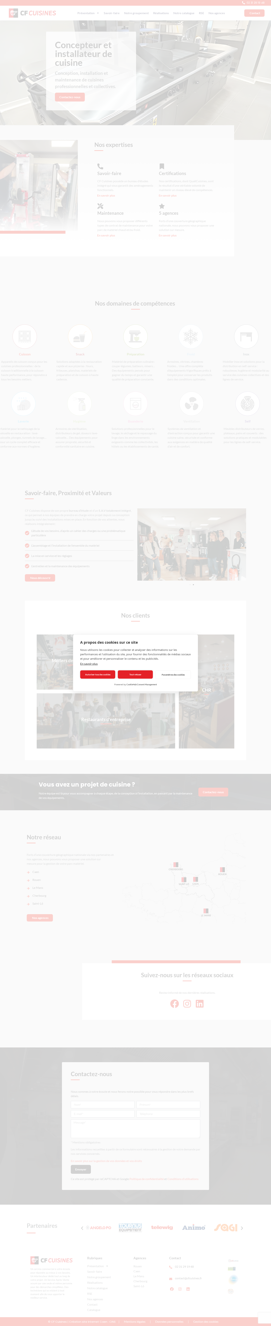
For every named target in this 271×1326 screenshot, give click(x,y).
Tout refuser (135, 674)
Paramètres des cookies (173, 674)
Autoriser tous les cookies (97, 674)
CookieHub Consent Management (141, 684)
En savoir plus (89, 663)
